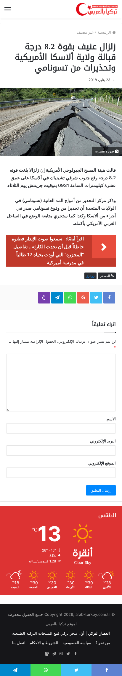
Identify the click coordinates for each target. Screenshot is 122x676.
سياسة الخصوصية (76, 642)
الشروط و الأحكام (44, 642)
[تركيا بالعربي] (97, 9)
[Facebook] (75, 653)
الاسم (111, 418)
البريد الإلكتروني (103, 441)
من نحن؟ (102, 642)
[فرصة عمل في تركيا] (46, 653)
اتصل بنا (18, 642)
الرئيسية (104, 32)
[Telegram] (53, 653)
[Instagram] (61, 653)
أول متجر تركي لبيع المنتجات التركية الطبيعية (48, 633)
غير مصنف (85, 32)
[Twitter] (68, 653)
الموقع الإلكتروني (102, 463)
